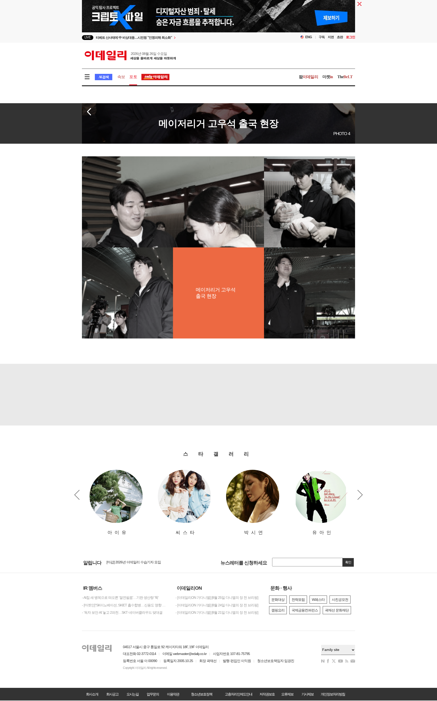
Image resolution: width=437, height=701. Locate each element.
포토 (133, 77)
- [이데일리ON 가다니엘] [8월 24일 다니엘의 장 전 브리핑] (217, 605)
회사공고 (112, 694)
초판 (340, 37)
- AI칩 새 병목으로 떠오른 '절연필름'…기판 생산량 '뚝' (120, 598)
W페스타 (318, 600)
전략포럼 (298, 600)
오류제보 (287, 694)
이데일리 (130, 55)
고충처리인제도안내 (238, 694)
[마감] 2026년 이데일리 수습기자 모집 (133, 560)
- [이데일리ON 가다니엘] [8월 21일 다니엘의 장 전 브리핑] (217, 612)
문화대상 (278, 600)
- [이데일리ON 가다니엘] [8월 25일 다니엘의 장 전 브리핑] (217, 598)
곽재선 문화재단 (337, 610)
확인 (348, 562)
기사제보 (307, 694)
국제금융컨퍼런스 (305, 610)
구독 (322, 37)
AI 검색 (103, 77)
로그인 (350, 37)
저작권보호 (267, 694)
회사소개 (92, 694)
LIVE (87, 37)
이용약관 (173, 694)
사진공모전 (340, 600)
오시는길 (132, 694)
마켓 (327, 77)
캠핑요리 (278, 610)
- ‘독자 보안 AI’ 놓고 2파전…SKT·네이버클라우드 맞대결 (122, 612)
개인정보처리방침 (333, 694)
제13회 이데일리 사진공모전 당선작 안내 (136, 565)
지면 (331, 37)
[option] (177, 38)
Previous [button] (76, 495)
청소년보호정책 (201, 694)
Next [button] (360, 495)
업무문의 (153, 694)
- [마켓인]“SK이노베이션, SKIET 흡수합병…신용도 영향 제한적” (125, 605)
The (345, 77)
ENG (308, 37)
